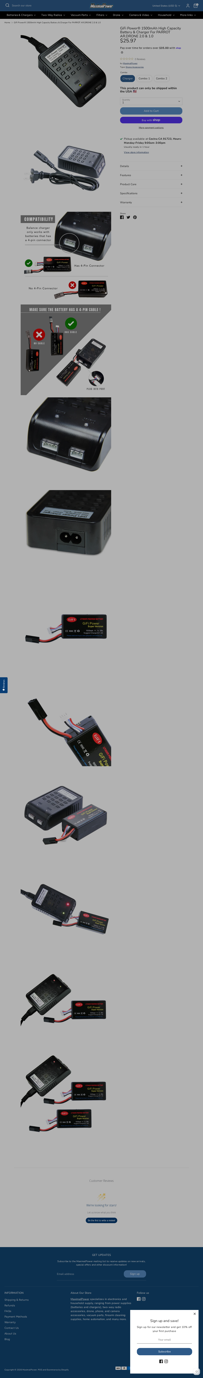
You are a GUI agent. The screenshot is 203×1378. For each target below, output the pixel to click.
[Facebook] (161, 1361)
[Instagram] (166, 1361)
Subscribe (164, 1351)
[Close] (194, 1314)
